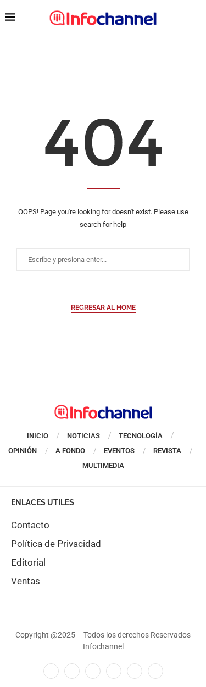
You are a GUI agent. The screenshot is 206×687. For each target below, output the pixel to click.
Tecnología (141, 436)
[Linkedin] (93, 671)
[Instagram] (155, 671)
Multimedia (103, 465)
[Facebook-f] (51, 671)
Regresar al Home (103, 307)
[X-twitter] (72, 671)
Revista (167, 450)
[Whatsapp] (134, 671)
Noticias (83, 436)
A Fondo (70, 450)
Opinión (22, 450)
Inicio (37, 436)
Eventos (119, 450)
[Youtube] (113, 671)
